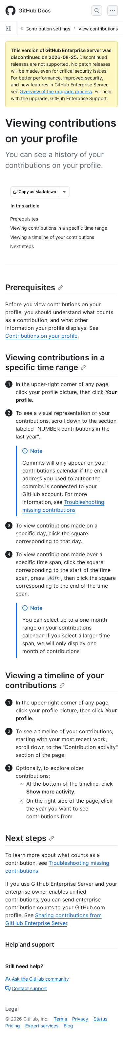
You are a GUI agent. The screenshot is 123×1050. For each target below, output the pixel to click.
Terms (60, 1019)
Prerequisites (30, 287)
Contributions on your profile (41, 335)
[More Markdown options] (64, 192)
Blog (68, 1025)
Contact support (29, 988)
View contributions (98, 28)
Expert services (41, 1025)
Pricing (12, 1025)
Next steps (25, 838)
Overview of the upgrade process (56, 91)
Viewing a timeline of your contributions (54, 680)
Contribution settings (48, 28)
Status (100, 1019)
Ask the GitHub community (40, 979)
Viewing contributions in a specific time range (55, 362)
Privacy (80, 1019)
